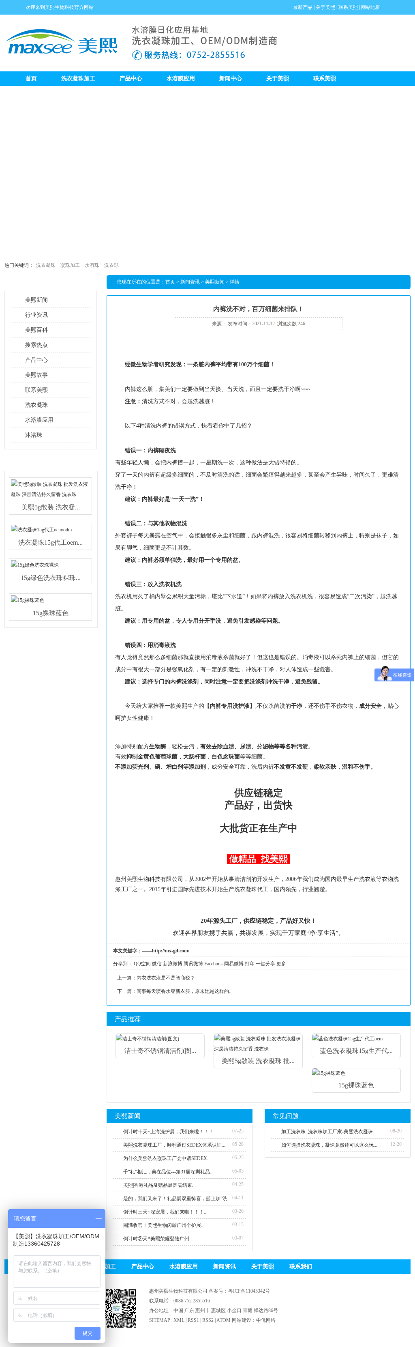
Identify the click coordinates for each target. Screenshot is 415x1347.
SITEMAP (159, 1320)
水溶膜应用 (181, 78)
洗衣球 (111, 265)
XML (178, 1320)
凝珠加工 (70, 265)
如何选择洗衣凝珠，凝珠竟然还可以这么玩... (329, 1145)
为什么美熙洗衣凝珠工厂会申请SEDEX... (167, 1158)
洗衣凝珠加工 (78, 78)
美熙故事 (36, 375)
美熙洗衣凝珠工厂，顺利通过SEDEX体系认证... (174, 1145)
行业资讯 (36, 315)
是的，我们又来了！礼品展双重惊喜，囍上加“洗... (177, 1198)
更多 (281, 964)
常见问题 (286, 1116)
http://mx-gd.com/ (170, 951)
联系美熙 (348, 7)
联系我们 (300, 1266)
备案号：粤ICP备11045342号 (239, 1291)
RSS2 (208, 1320)
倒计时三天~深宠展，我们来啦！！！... (165, 1212)
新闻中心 (230, 78)
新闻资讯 (190, 282)
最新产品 (302, 7)
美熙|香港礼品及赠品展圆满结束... (159, 1185)
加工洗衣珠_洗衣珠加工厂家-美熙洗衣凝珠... (328, 1131)
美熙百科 (36, 330)
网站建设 (241, 1320)
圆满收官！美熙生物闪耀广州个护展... (164, 1225)
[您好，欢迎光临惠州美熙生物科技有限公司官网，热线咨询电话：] (207, 171)
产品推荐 (128, 1019)
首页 (31, 78)
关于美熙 (325, 7)
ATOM (223, 1320)
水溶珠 (92, 265)
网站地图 (371, 7)
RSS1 (193, 1320)
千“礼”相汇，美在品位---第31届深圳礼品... (168, 1172)
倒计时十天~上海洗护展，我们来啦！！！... (170, 1131)
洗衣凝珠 (46, 265)
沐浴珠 (33, 435)
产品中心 (131, 78)
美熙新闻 (36, 300)
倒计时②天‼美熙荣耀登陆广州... (158, 1239)
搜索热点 (36, 345)
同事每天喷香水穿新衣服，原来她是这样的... (185, 991)
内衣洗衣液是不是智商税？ (166, 978)
